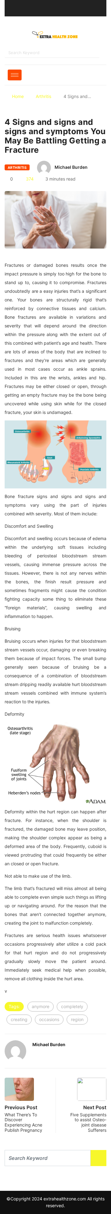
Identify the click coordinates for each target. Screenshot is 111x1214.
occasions (49, 1019)
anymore (40, 1006)
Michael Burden (71, 167)
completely (72, 1006)
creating (19, 1019)
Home (18, 96)
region (77, 1019)
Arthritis (43, 96)
